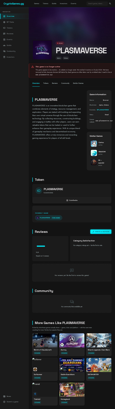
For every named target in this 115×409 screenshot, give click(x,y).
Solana (66, 58)
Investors (63, 3)
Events (73, 3)
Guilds (54, 3)
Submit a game (11, 401)
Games (36, 3)
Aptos (59, 58)
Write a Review (100, 231)
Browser (106, 100)
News (7, 396)
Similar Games (78, 83)
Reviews (8, 33)
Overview (8, 16)
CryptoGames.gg (14, 3)
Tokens (45, 3)
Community (9, 51)
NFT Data (8, 22)
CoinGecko (72, 200)
